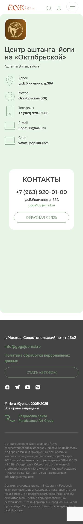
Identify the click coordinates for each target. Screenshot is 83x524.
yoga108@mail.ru (32, 128)
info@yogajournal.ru (23, 346)
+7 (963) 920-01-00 (33, 113)
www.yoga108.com (33, 143)
